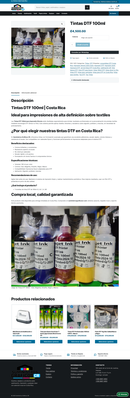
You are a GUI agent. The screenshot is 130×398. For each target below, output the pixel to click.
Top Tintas (89, 75)
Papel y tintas (43, 13)
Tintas (87, 63)
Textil (35, 13)
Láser (58, 13)
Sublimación (28, 13)
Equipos (51, 13)
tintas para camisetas (85, 72)
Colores (75, 37)
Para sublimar (50, 371)
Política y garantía (77, 374)
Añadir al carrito (82, 45)
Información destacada (81, 80)
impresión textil (110, 65)
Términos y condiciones (79, 371)
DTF (91, 63)
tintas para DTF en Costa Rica (103, 72)
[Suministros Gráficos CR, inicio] (21, 7)
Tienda (20, 13)
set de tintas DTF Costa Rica (90, 68)
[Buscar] (87, 7)
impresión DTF (99, 65)
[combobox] (60, 7)
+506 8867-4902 (101, 379)
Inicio (14, 13)
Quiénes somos (76, 377)
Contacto (64, 13)
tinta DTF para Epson (85, 70)
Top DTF (82, 75)
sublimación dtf (106, 68)
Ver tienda (113, 13)
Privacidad (74, 368)
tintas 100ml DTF (99, 70)
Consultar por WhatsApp (80, 52)
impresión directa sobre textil (83, 65)
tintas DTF (73, 72)
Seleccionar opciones (23, 342)
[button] (62, 24)
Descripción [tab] (15, 93)
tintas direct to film (112, 70)
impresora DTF (75, 68)
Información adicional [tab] (29, 93)
